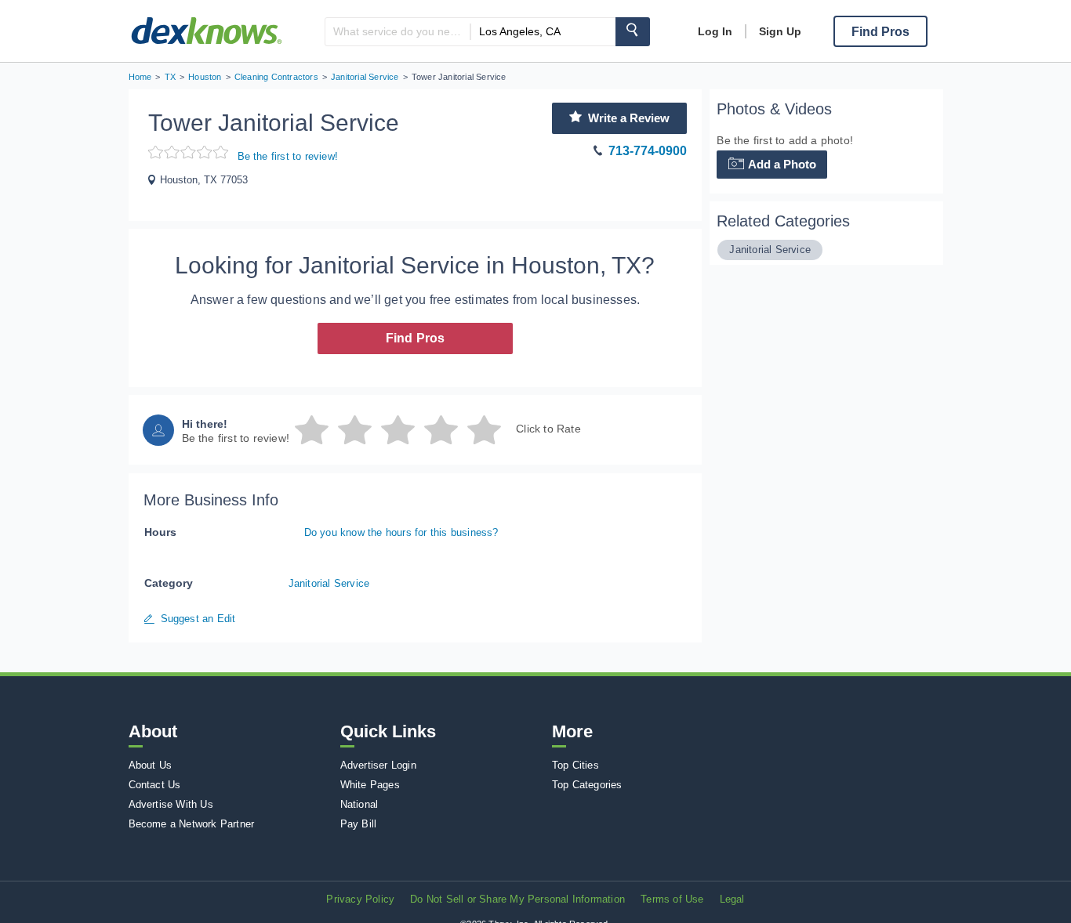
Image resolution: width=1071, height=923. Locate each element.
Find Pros (415, 338)
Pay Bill (358, 824)
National (359, 804)
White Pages (370, 785)
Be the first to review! (288, 156)
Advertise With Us (171, 804)
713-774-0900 (647, 150)
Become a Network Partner (192, 824)
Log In (715, 31)
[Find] (632, 31)
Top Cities (575, 765)
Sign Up (780, 31)
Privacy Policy (360, 899)
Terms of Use (672, 899)
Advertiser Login (378, 765)
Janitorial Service (329, 583)
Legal (732, 899)
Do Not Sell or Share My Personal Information (517, 899)
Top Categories (587, 785)
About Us (150, 765)
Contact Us (155, 785)
